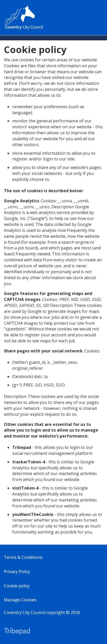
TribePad (17, 632)
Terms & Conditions (23, 557)
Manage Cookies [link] (20, 600)
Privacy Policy (17, 571)
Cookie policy (17, 586)
